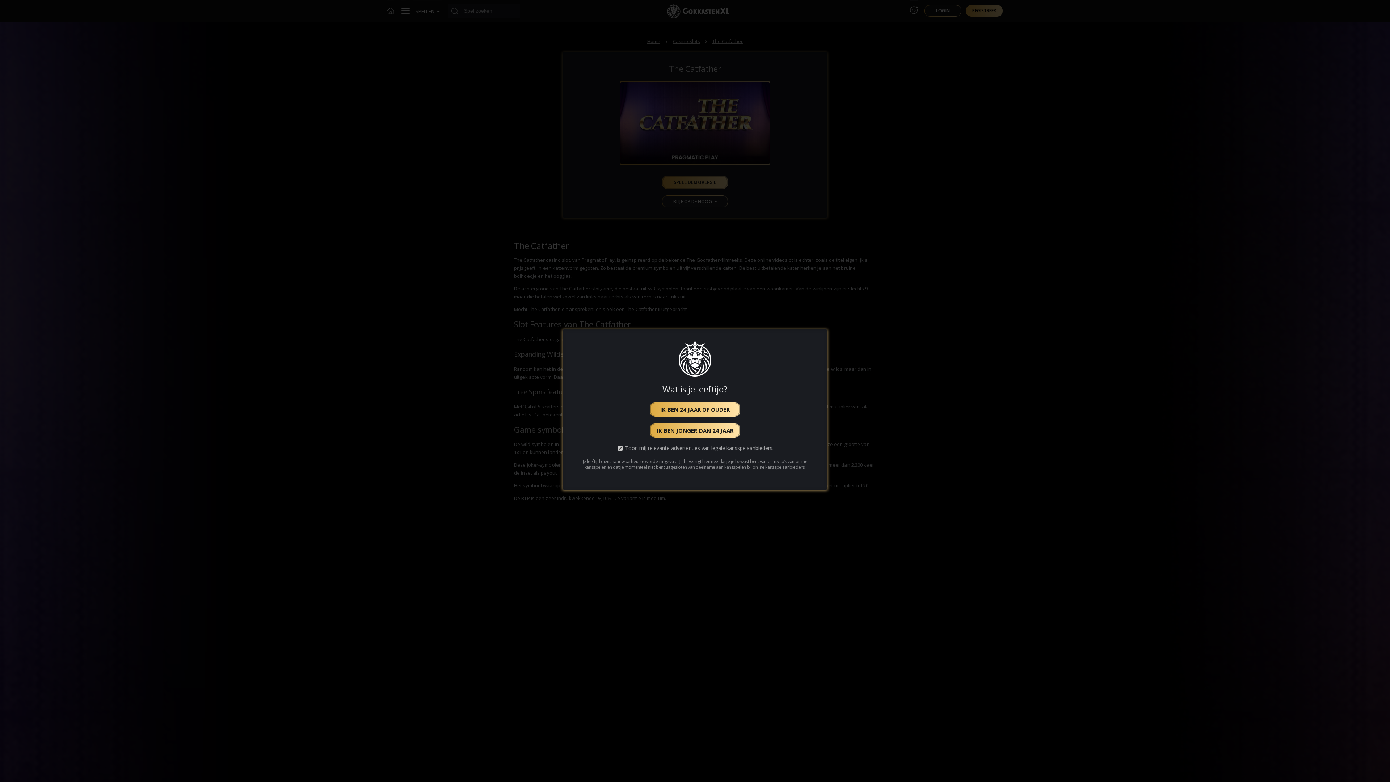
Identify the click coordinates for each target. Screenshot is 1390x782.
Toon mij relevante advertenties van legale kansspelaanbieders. (699, 448)
